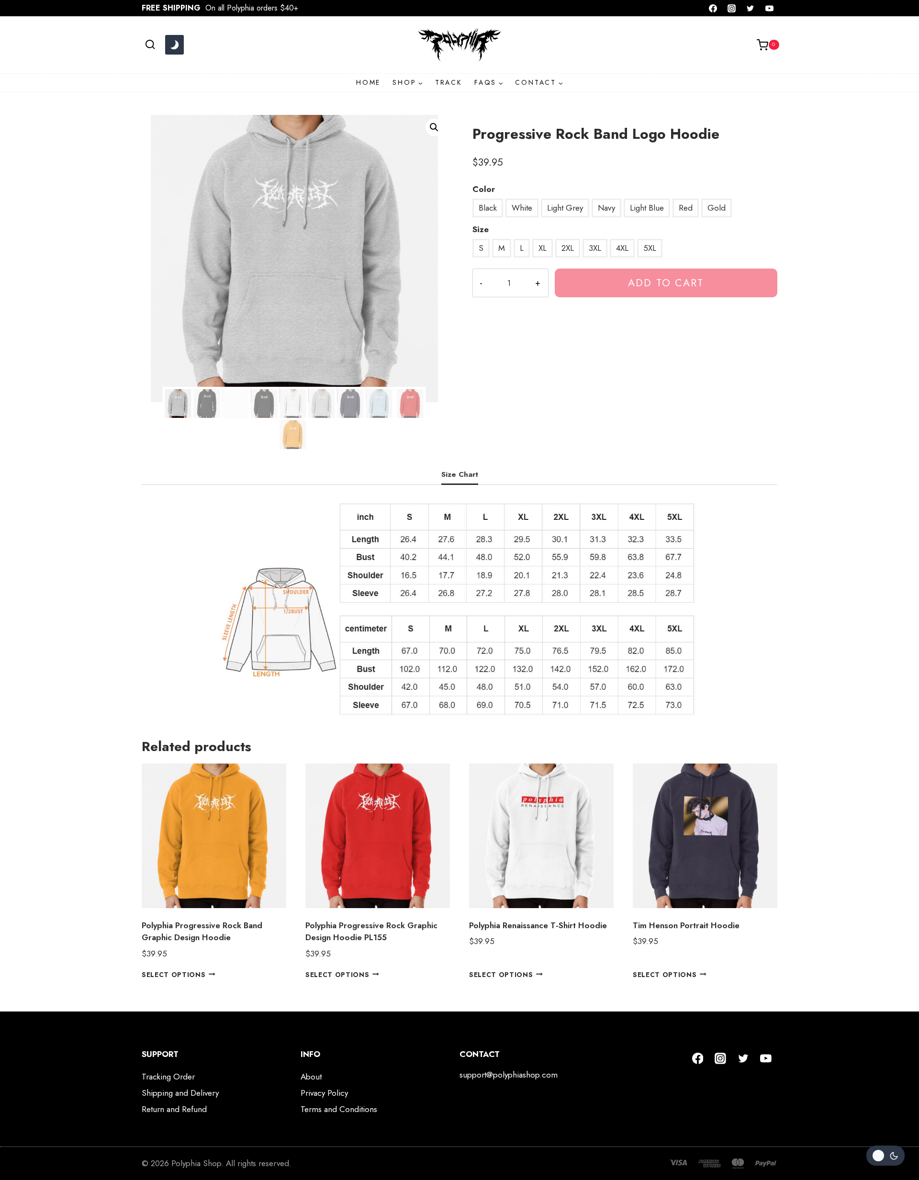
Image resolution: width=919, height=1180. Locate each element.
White (522, 208)
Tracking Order (168, 1076)
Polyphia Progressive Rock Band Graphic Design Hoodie (202, 932)
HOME (368, 82)
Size (480, 229)
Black (488, 208)
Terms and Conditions (339, 1109)
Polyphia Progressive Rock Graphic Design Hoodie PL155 (371, 932)
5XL (649, 248)
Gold (716, 208)
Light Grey (565, 208)
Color (483, 189)
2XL (567, 248)
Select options (174, 974)
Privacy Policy (324, 1093)
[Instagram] (732, 8)
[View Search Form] (150, 44)
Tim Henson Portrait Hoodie (686, 925)
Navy (606, 208)
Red (686, 208)
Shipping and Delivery (180, 1093)
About (311, 1076)
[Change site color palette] (174, 45)
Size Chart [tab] (459, 474)
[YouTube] (769, 8)
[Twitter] (750, 8)
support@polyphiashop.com (509, 1074)
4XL (622, 248)
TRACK (448, 82)
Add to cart (666, 282)
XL (542, 248)
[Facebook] (713, 8)
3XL (595, 248)
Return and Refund (174, 1109)
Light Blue (647, 208)
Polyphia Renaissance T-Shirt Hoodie (538, 925)
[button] (434, 127)
